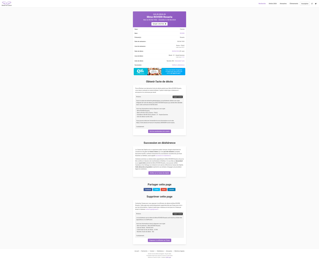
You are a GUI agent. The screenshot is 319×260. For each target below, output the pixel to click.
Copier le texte (177, 97)
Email (163, 189)
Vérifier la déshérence (178, 65)
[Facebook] (312, 3)
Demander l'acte (179, 61)
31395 (183, 57)
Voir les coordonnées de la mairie (160, 131)
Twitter (156, 189)
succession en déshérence (163, 155)
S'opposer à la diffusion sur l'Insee (159, 240)
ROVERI (182, 33)
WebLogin (168, 257)
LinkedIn (171, 189)
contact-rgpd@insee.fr (151, 209)
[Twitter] (315, 3)
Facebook (148, 189)
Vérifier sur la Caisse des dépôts (159, 173)
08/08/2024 (175, 51)
